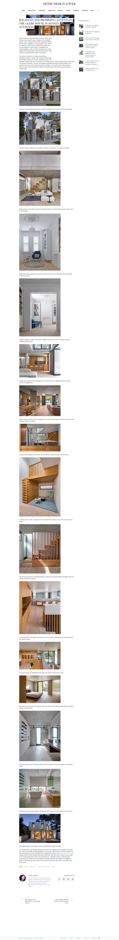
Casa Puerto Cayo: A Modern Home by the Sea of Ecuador (92, 38)
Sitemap (78, 938)
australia (26, 866)
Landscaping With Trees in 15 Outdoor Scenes (91, 69)
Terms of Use (63, 938)
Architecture (31, 10)
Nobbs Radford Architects (66, 853)
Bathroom (76, 10)
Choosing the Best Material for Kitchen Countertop (92, 26)
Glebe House (33, 866)
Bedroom (60, 10)
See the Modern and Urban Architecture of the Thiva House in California (92, 46)
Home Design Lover (59, 4)
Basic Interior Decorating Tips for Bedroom (92, 32)
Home (23, 10)
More (92, 10)
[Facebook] (59, 879)
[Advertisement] (65, 47)
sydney (53, 866)
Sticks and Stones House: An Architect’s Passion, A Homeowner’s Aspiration (92, 62)
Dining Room (51, 10)
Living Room (41, 10)
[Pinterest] (72, 879)
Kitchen (68, 10)
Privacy (71, 938)
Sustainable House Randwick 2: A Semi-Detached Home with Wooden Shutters (90, 54)
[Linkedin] (68, 879)
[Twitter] (63, 879)
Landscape (85, 10)
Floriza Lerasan (33, 875)
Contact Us (86, 938)
